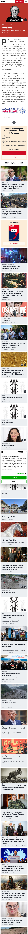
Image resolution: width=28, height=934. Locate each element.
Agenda (3, 443)
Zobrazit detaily (20, 473)
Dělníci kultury (10, 783)
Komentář (5, 24)
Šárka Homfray (4, 924)
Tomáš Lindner (4, 652)
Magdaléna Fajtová (5, 872)
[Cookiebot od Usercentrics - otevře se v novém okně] (17, 452)
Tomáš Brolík (4, 270)
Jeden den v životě (5, 515)
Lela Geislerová (5, 496)
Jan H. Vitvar (4, 299)
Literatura (4, 318)
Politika (3, 341)
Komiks (3, 491)
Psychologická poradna (6, 755)
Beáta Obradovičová (6, 765)
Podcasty (5, 783)
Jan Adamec (4, 899)
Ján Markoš (4, 217)
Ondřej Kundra (5, 818)
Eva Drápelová (4, 519)
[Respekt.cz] (3, 1)
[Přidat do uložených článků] (25, 178)
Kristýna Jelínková (5, 845)
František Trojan (5, 190)
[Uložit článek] (22, 19)
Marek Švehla (4, 736)
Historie (3, 891)
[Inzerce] (14, 110)
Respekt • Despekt (5, 420)
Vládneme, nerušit (10, 837)
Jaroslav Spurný (5, 34)
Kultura (3, 289)
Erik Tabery (4, 681)
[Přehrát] (22, 178)
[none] (25, 19)
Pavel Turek (4, 571)
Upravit (13, 481)
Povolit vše (14, 477)
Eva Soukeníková (5, 349)
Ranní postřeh (6, 264)
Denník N (8, 217)
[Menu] (26, 1)
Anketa (3, 395)
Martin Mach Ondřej (12, 496)
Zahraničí (3, 864)
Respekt (3, 401)
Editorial (5, 671)
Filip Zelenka (18, 845)
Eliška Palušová (5, 376)
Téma (3, 642)
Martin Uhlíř (4, 707)
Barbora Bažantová (5, 322)
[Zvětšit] (14, 13)
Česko (3, 182)
